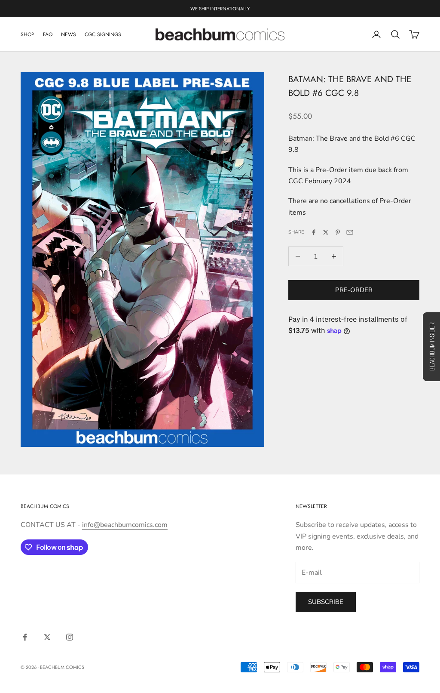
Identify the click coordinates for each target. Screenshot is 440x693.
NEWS (68, 34)
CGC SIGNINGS (103, 34)
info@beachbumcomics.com (125, 525)
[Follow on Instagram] (69, 637)
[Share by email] (349, 232)
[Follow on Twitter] (47, 637)
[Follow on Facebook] (25, 637)
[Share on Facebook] (313, 232)
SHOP (27, 34)
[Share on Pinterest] (337, 232)
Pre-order (354, 290)
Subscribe (325, 602)
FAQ (47, 34)
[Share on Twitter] (325, 232)
